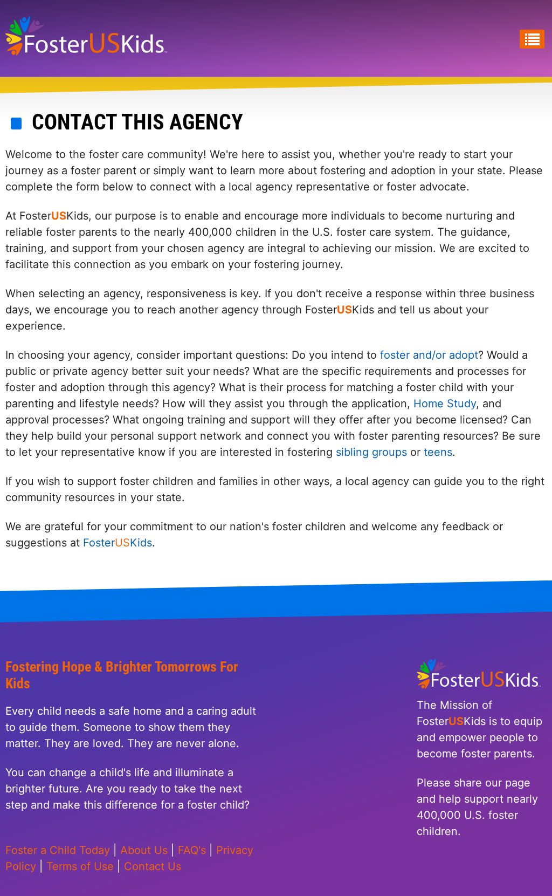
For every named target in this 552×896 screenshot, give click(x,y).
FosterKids (116, 542)
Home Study (444, 403)
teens (438, 452)
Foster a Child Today (57, 850)
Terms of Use (80, 866)
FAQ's (192, 850)
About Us (144, 850)
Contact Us (152, 866)
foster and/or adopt (429, 354)
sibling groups (371, 452)
